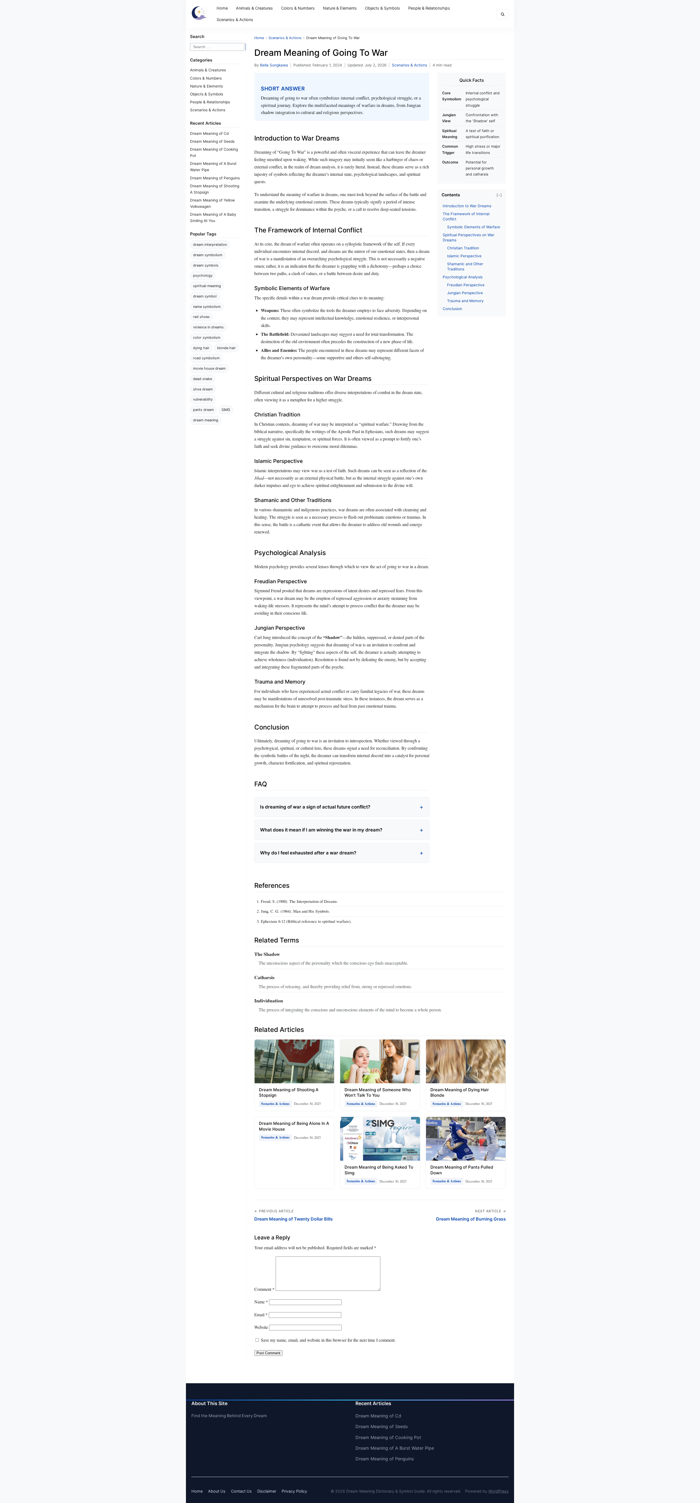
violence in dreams (208, 327)
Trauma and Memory (465, 301)
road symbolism (206, 358)
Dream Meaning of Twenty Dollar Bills (293, 1219)
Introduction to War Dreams (467, 206)
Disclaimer (266, 1491)
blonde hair (226, 348)
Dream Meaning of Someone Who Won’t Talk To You (378, 1092)
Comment (264, 1289)
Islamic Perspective (464, 256)
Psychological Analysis (463, 277)
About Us (217, 1491)
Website (261, 1327)
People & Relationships (429, 8)
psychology (202, 275)
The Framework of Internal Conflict (466, 216)
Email (261, 1314)
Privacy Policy (294, 1491)
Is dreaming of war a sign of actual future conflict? (315, 807)
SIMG (225, 410)
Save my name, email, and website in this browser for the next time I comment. (328, 1340)
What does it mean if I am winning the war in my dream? (321, 830)
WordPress (498, 1491)
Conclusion (452, 309)
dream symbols (205, 265)
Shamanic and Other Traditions (465, 266)
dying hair (201, 348)
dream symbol (205, 296)
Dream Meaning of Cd (209, 133)
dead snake (202, 379)
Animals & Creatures (254, 8)
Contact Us (241, 1491)
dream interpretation (210, 245)
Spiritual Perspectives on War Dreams (468, 237)
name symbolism (207, 307)
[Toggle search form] (503, 14)
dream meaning (205, 420)
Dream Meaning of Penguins (215, 178)
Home (222, 8)
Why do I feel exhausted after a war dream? (308, 853)
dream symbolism (207, 255)
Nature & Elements (340, 8)
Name (261, 1301)
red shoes (201, 317)
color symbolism (206, 337)
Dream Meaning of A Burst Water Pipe (394, 1448)
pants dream (203, 410)
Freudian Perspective (466, 285)
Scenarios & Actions (235, 19)
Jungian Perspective (465, 293)
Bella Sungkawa (274, 65)
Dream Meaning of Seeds (212, 141)
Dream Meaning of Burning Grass (471, 1219)
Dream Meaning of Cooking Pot (388, 1437)
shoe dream (203, 389)
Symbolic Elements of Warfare (473, 227)
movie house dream (209, 368)
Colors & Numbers (298, 8)
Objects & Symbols (382, 8)
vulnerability (203, 399)
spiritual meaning (207, 286)
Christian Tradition (463, 248)
